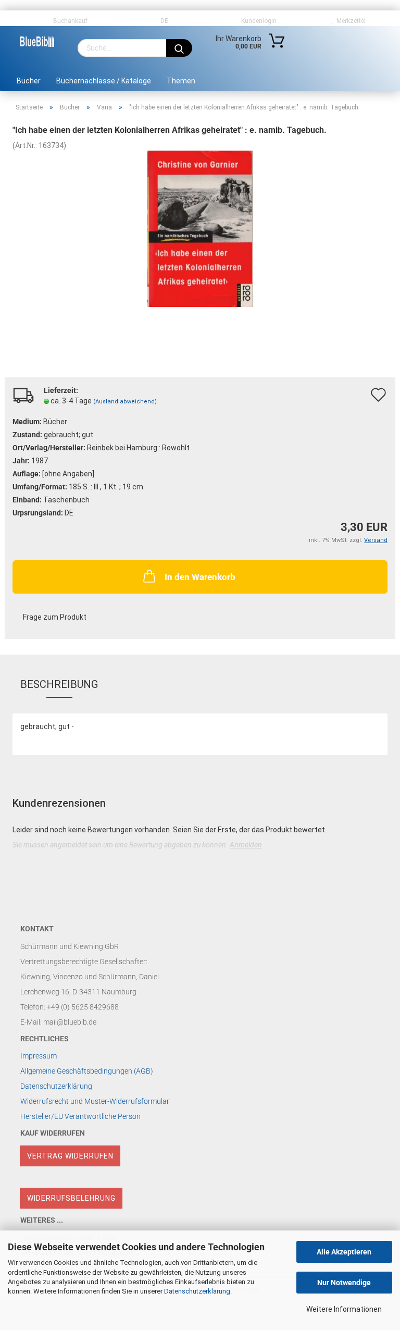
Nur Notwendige (344, 1282)
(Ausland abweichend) (125, 401)
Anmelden (246, 845)
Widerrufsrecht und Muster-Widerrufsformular (94, 1101)
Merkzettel (349, 20)
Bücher (29, 81)
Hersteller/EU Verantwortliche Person (80, 1116)
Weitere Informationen (344, 1309)
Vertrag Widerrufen (70, 1156)
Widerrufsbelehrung (71, 1198)
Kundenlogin (257, 20)
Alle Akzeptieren (344, 1252)
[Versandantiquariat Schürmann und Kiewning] (37, 41)
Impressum (38, 1056)
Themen (181, 81)
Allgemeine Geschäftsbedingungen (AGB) (86, 1071)
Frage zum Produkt (54, 617)
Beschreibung (59, 684)
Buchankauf (70, 20)
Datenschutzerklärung (197, 1291)
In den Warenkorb (200, 577)
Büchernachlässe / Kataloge (103, 81)
